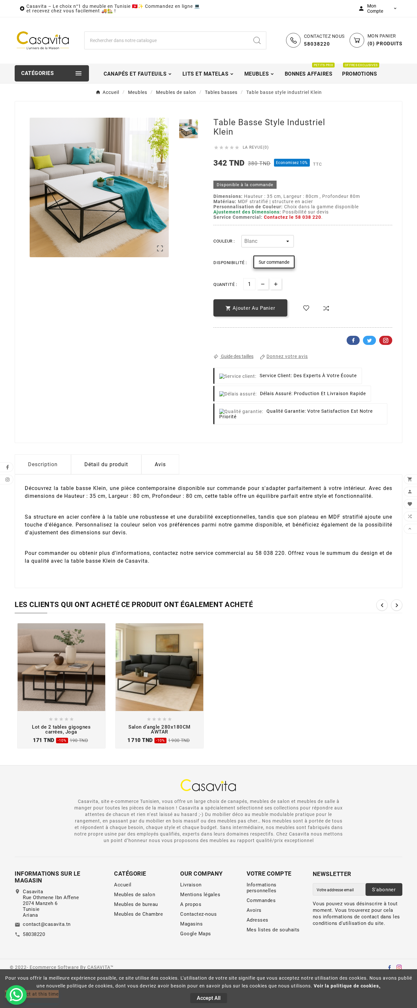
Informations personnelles (262, 888)
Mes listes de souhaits (273, 930)
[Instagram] (399, 967)
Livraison (191, 885)
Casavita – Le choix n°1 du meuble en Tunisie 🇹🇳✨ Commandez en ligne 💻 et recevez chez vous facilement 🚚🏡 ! (113, 8)
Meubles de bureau (136, 904)
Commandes (261, 900)
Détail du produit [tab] (106, 464)
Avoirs (254, 910)
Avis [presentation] (160, 464)
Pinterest (385, 340)
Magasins (191, 924)
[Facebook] (389, 967)
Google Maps (195, 934)
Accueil (123, 885)
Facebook (353, 340)
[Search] (257, 40)
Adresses (257, 920)
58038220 (34, 934)
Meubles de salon (134, 894)
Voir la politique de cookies (346, 985)
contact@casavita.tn (47, 924)
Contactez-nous (198, 914)
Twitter (369, 340)
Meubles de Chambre (138, 914)
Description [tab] (43, 464)
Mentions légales (200, 894)
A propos (190, 904)
